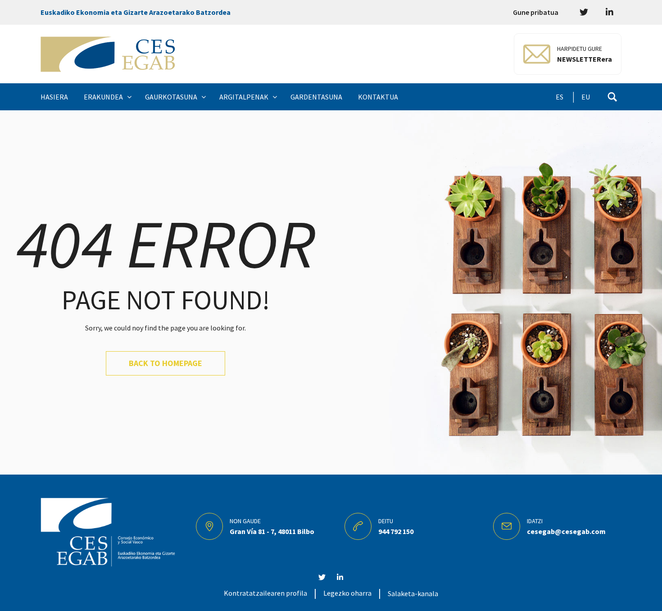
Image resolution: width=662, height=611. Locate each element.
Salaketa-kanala (413, 593)
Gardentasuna (316, 96)
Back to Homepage (165, 363)
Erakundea (103, 96)
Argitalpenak (243, 96)
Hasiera (54, 96)
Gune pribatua (535, 12)
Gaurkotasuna (171, 96)
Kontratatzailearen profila (265, 592)
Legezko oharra (347, 592)
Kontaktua (378, 96)
